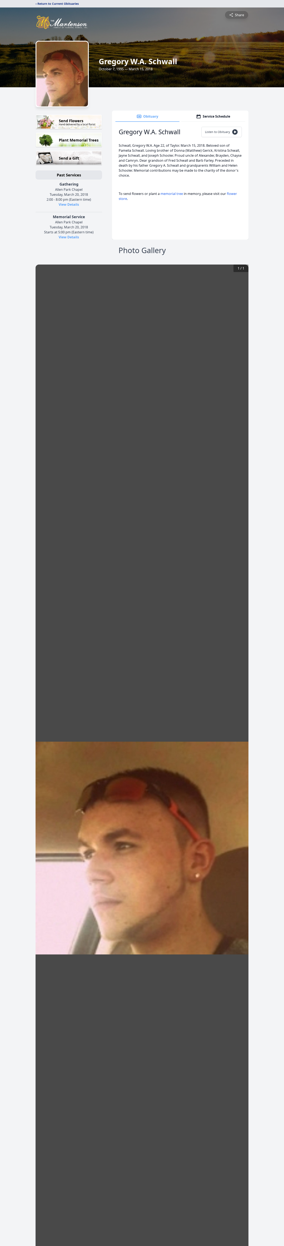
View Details (69, 204)
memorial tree (172, 193)
